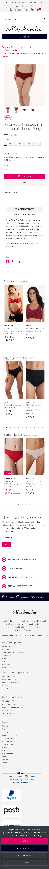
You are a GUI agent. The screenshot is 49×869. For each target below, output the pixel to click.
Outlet (4, 762)
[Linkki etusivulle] (24, 29)
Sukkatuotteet (7, 753)
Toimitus (5, 658)
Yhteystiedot (7, 649)
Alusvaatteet (7, 750)
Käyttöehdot (6, 655)
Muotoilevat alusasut (10, 735)
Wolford (5, 759)
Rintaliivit (5, 726)
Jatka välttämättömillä (24, 848)
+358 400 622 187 (36, 2)
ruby (16, 193)
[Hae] (44, 19)
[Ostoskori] (38, 9)
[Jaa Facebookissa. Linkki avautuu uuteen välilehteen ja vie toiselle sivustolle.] (8, 262)
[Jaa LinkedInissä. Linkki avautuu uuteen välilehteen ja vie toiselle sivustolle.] (19, 262)
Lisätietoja (24, 862)
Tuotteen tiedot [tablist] (24, 209)
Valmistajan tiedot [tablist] (24, 214)
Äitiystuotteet (7, 741)
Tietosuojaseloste (9, 664)
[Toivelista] (32, 9)
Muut (4, 756)
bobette (8, 193)
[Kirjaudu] (11, 9)
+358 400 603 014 (9, 704)
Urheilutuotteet (8, 744)
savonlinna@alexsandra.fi (13, 707)
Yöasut (4, 747)
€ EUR (20, 9)
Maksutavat (6, 661)
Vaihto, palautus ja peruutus (13, 652)
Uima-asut (6, 732)
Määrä (7, 165)
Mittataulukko (7, 646)
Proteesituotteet (8, 738)
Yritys (4, 667)
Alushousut (6, 729)
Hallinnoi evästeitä (24, 855)
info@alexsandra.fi (25, 6)
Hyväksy (25, 841)
